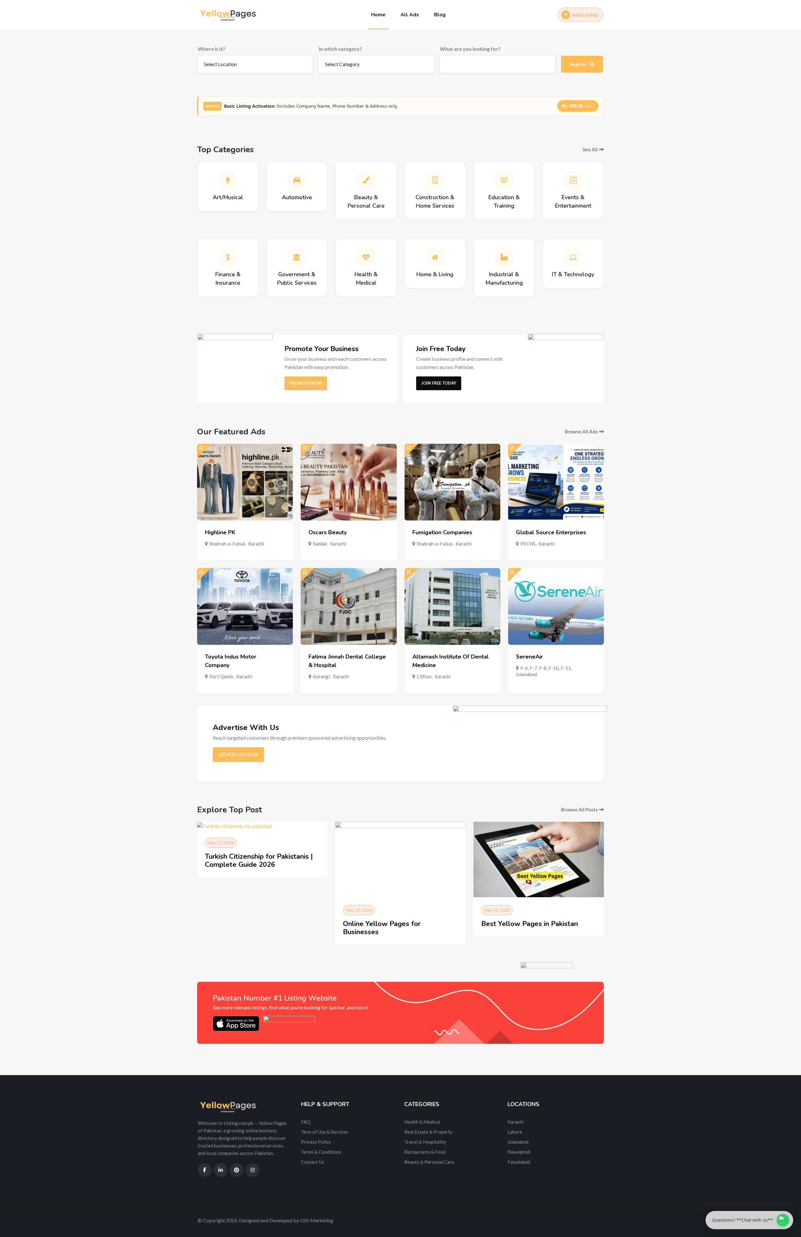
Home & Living (434, 274)
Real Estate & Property (428, 1132)
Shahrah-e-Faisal (227, 543)
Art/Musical (228, 197)
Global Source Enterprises (551, 532)
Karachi (256, 543)
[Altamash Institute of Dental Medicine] (452, 606)
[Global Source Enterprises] (556, 482)
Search (578, 64)
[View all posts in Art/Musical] (228, 180)
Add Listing (585, 15)
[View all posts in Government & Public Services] (297, 257)
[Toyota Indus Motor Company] (245, 606)
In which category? (340, 49)
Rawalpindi (519, 1152)
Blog (440, 14)
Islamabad (526, 674)
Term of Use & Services (324, 1132)
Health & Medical (422, 1122)
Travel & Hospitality (425, 1142)
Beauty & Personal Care (429, 1162)
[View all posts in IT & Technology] (573, 257)
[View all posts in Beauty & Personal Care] (366, 180)
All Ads (409, 14)
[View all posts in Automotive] (297, 180)
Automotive (297, 197)
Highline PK (220, 532)
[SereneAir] (556, 606)
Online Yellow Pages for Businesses (382, 928)
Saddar (320, 543)
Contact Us (312, 1162)
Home (378, 14)
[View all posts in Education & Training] (504, 180)
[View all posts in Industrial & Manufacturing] (504, 257)
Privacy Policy (316, 1142)
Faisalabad (519, 1162)
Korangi (321, 676)
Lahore (515, 1132)
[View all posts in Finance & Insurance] (228, 257)
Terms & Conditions (321, 1152)
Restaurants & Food (425, 1152)
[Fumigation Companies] (452, 482)
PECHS (527, 543)
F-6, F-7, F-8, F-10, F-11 (545, 668)
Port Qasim (221, 676)
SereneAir (529, 656)
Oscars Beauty (328, 532)
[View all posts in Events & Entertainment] (573, 180)
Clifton (424, 676)
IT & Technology (573, 274)
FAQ (305, 1122)
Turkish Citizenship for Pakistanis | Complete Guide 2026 (259, 860)
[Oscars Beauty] (348, 482)
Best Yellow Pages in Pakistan (529, 924)
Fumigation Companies (442, 532)
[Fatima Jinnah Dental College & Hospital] (348, 606)
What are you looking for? (470, 49)
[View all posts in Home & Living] (435, 257)
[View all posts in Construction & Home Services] (435, 180)
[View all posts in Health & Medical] (366, 257)
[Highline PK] (245, 482)
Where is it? (211, 49)
